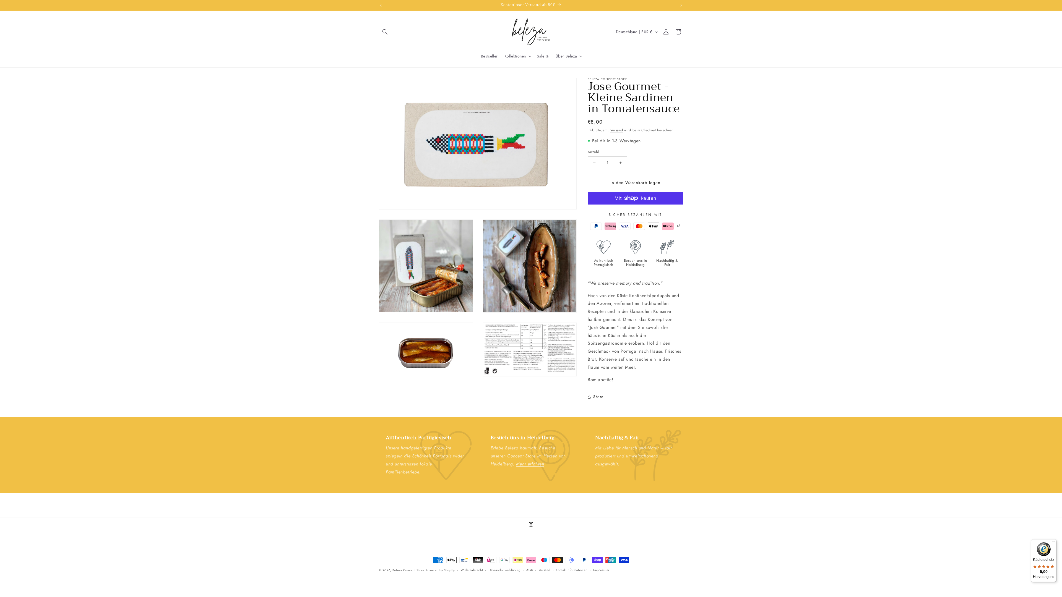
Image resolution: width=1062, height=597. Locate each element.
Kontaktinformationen (571, 570)
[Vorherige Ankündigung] (381, 5)
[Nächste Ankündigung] (681, 5)
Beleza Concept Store (408, 570)
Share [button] (598, 396)
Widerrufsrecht (472, 570)
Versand (616, 130)
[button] (385, 32)
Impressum (601, 570)
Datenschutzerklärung (504, 570)
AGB (529, 570)
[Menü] (1053, 542)
